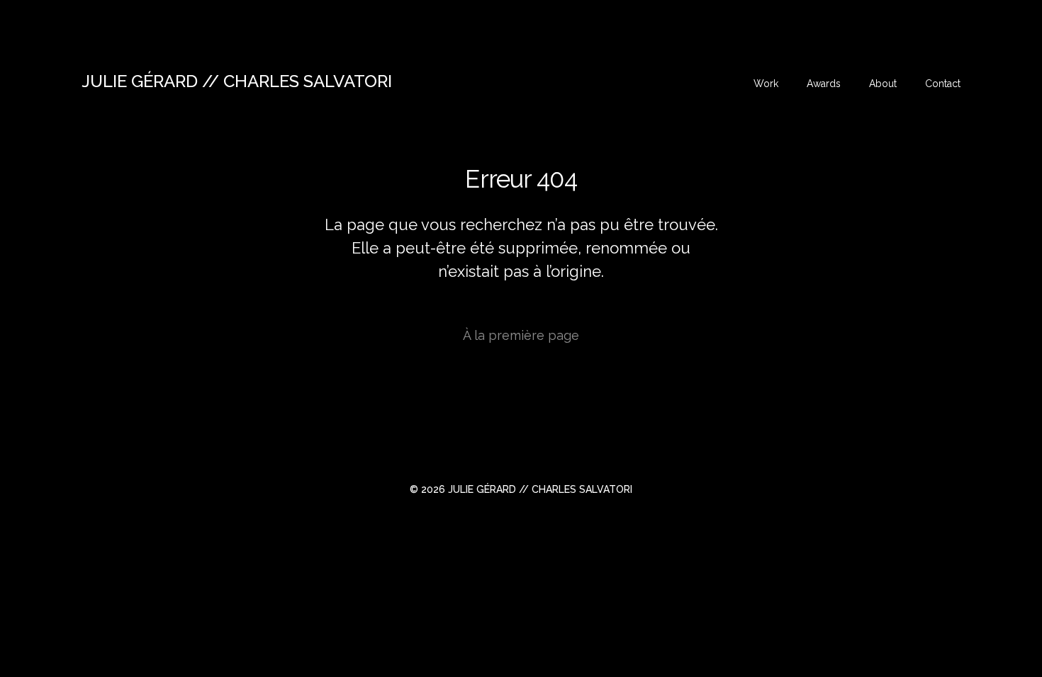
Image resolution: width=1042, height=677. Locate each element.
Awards (824, 83)
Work (766, 83)
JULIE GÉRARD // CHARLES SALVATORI (237, 81)
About (883, 83)
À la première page (521, 335)
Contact (942, 83)
